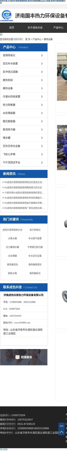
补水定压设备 (35, 256)
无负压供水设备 (11, 146)
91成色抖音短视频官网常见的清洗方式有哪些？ (25, 182)
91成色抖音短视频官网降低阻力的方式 (23, 187)
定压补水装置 (10, 63)
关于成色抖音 (35, 27)
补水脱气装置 (35, 238)
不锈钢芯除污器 (35, 247)
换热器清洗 (12, 264)
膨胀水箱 (12, 273)
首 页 (27, 39)
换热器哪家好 (35, 264)
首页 (11, 27)
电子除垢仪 (35, 230)
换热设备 (48, 39)
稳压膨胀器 (9, 121)
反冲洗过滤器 (10, 71)
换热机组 (8, 80)
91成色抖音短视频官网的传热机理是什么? (25, 197)
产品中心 (37, 39)
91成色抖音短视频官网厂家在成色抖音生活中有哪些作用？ (25, 208)
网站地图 (3, 450)
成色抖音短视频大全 (12, 230)
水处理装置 (9, 113)
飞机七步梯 (9, 154)
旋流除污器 (9, 129)
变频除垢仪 (9, 55)
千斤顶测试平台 (11, 162)
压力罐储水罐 (12, 247)
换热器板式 (35, 273)
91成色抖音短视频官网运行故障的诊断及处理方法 (25, 203)
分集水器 (12, 238)
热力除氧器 (9, 104)
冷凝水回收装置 (11, 96)
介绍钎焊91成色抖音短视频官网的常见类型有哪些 (25, 192)
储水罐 (6, 137)
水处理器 (12, 256)
